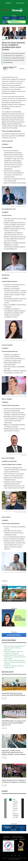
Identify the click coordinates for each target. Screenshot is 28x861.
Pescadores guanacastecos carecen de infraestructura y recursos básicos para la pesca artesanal (15, 656)
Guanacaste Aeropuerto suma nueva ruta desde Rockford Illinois (13, 694)
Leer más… (4, 698)
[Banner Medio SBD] (14, 635)
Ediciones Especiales (20, 3)
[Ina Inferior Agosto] (14, 827)
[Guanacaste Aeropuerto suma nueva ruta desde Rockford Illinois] (14, 684)
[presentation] (5, 808)
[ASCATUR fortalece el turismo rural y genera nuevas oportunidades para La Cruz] (14, 711)
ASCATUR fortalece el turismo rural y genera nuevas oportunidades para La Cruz (14, 723)
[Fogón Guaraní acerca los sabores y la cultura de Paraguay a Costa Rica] (14, 770)
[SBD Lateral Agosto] (14, 617)
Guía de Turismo (13, 839)
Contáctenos (22, 839)
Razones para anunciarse (17, 837)
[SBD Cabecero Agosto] (14, 21)
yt (15, 855)
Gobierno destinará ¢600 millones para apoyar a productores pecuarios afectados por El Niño (15, 662)
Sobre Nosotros (6, 837)
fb (11, 855)
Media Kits (5, 839)
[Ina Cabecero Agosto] (14, 17)
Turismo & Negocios (6, 39)
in (19, 855)
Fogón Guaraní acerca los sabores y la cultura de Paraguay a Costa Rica (14, 781)
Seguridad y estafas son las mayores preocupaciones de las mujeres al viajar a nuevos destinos (14, 752)
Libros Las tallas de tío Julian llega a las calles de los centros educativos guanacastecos (14, 647)
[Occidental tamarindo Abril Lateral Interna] (14, 593)
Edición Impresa (8, 3)
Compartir (21, 68)
